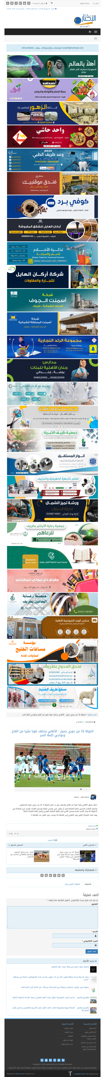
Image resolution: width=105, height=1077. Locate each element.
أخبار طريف (92, 1028)
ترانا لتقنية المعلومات (81, 1073)
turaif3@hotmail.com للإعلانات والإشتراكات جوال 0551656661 (52, 48)
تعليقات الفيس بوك (72, 884)
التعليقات (87, 884)
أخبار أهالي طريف (90, 1032)
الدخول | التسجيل (39, 3)
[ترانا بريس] (70, 1073)
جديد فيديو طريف (67, 1044)
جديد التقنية (69, 1032)
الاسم (95, 931)
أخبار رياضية (92, 714)
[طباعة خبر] (81, 789)
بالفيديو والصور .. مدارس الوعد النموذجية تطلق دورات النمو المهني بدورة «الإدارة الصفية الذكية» (50, 997)
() (10, 833)
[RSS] (8, 3)
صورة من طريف (68, 1040)
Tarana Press (20, 1073)
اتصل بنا (95, 3)
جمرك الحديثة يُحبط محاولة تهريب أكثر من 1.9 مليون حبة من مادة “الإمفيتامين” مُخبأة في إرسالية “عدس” (51, 978)
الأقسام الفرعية (68, 1024)
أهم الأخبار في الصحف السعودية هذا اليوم (88, 1048)
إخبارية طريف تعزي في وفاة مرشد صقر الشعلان (70, 967)
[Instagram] (29, 3)
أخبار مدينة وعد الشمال (88, 1042)
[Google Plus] (21, 3)
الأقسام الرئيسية (90, 1024)
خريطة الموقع (84, 3)
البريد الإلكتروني (90, 941)
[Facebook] (16, 3)
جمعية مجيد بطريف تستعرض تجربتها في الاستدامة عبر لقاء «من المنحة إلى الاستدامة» (55, 987)
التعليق (94, 904)
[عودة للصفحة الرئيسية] (84, 21)
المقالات (70, 1036)
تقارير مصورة (69, 1028)
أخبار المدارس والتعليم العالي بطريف (88, 1037)
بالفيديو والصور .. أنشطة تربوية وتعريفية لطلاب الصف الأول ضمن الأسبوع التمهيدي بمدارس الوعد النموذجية (50, 1009)
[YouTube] (25, 3)
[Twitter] (12, 3)
